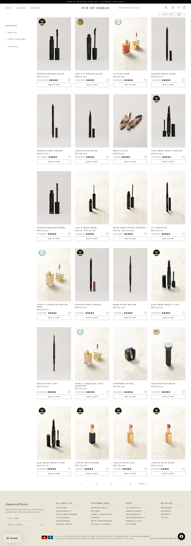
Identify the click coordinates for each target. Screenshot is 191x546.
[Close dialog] (151, 243)
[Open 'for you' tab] (181, 536)
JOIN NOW (113, 295)
